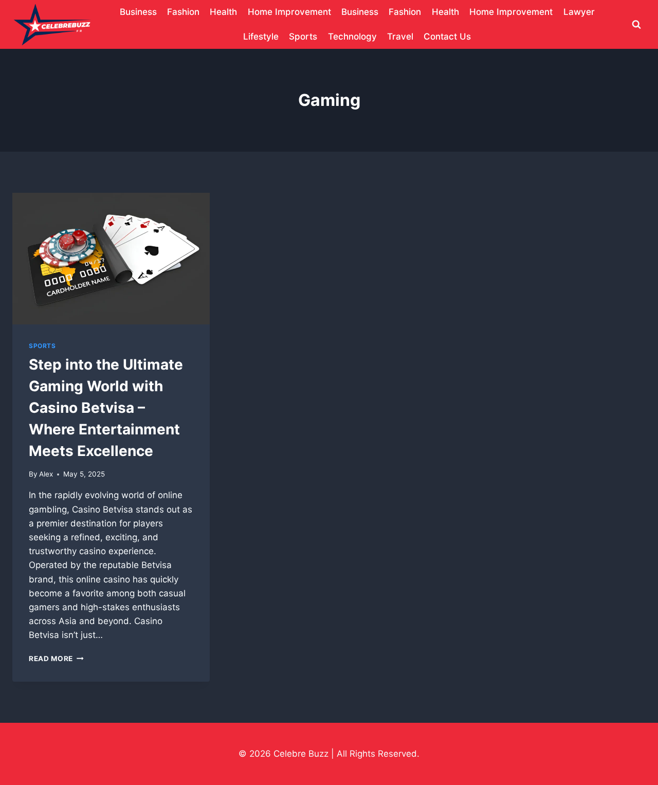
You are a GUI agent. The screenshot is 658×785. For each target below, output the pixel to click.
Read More (56, 658)
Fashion (183, 12)
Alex (46, 474)
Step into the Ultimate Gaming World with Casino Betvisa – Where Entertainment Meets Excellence (106, 408)
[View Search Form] (636, 24)
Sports (303, 36)
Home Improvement (289, 12)
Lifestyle (261, 36)
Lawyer (579, 12)
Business (138, 12)
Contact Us (447, 36)
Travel (400, 36)
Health (223, 12)
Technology (352, 36)
